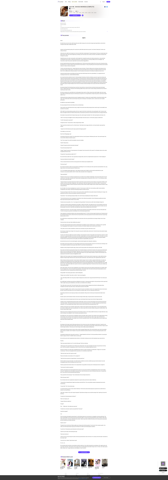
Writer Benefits (80, 1)
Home (66, 1)
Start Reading (75, 15)
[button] (75, 15)
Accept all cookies (96, 477)
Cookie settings (106, 477)
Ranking (69, 1)
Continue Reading (84, 452)
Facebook (163, 472)
